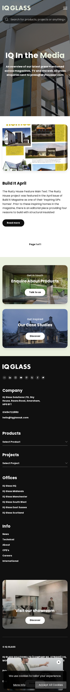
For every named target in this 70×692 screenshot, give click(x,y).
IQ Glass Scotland (13, 512)
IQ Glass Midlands (13, 491)
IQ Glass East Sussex (14, 507)
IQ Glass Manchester (14, 496)
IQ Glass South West (14, 502)
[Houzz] (32, 378)
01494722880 (10, 412)
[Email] (4, 378)
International (10, 561)
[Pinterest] (26, 378)
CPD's (5, 550)
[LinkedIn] (10, 378)
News (5, 534)
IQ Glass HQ (9, 485)
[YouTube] (21, 378)
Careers (7, 555)
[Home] (16, 9)
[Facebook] (38, 378)
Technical (8, 539)
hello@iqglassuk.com (15, 417)
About (6, 544)
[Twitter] (43, 378)
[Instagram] (15, 378)
